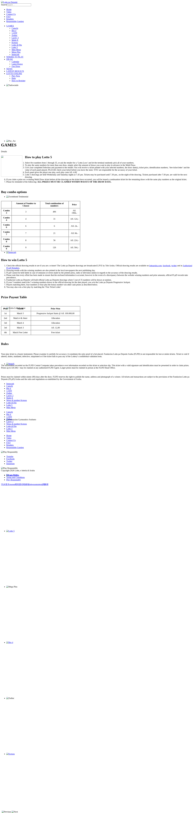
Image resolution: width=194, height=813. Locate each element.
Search (4, 5)
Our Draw (16, 66)
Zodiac (14, 35)
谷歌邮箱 (25, 484)
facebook (166, 265)
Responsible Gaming (15, 21)
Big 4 (14, 31)
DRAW (9, 59)
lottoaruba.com (155, 265)
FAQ (8, 16)
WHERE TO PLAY (14, 57)
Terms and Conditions (15, 477)
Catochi (15, 28)
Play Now (16, 76)
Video (8, 12)
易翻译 (45, 484)
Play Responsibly (13, 480)
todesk (39, 484)
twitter (174, 265)
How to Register (18, 81)
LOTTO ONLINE (14, 73)
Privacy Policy (12, 475)
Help (14, 78)
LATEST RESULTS (15, 71)
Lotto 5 (15, 47)
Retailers (10, 19)
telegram (33, 484)
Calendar (15, 61)
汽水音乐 (5, 484)
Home (8, 9)
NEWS (9, 69)
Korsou (15, 42)
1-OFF (14, 33)
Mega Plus (16, 52)
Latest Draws (17, 64)
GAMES (10, 26)
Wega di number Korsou (16, 400)
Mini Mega (16, 50)
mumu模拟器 (15, 484)
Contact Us (11, 14)
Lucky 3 (15, 38)
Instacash (15, 54)
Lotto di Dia (17, 45)
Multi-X (15, 40)
